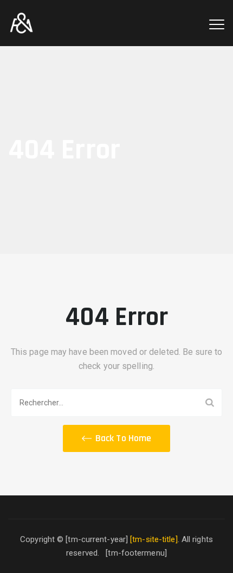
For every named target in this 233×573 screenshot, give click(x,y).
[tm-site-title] (154, 539)
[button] (116, 438)
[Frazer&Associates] (21, 23)
